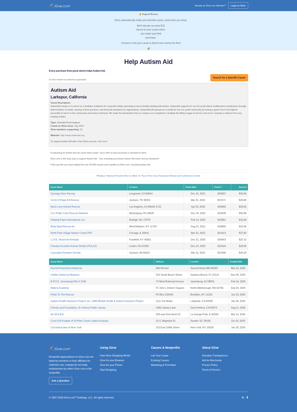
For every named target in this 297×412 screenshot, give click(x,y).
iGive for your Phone (111, 365)
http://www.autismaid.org (72, 135)
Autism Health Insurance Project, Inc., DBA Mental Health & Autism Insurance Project (97, 301)
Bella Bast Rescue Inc (63, 226)
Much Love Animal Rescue (65, 206)
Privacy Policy (210, 365)
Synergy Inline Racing (63, 193)
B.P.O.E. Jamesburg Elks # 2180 (68, 281)
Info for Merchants (212, 360)
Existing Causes (160, 360)
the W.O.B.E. (58, 314)
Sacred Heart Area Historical (66, 268)
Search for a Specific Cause (229, 77)
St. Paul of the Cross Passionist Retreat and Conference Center (169, 175)
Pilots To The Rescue (62, 294)
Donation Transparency (215, 355)
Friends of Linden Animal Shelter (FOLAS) (74, 246)
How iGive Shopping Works (115, 355)
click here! (103, 141)
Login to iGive (238, 5)
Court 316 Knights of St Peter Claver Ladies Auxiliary (79, 321)
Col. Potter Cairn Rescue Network (69, 213)
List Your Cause (159, 355)
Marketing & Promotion (163, 365)
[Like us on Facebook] (247, 397)
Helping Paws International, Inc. (68, 220)
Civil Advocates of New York (66, 327)
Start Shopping (108, 369)
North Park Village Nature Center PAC (72, 233)
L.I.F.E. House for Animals (65, 239)
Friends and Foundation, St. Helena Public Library (78, 307)
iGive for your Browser (112, 360)
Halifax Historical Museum (65, 274)
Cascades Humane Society (66, 252)
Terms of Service (211, 369)
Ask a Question (60, 380)
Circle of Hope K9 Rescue (65, 200)
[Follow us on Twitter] (243, 397)
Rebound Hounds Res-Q (118, 175)
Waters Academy (60, 288)
